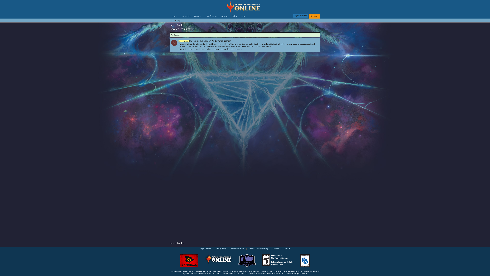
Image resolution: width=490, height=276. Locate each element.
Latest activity (175, 20)
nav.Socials (185, 16)
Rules (234, 16)
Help (243, 16)
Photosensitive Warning (258, 249)
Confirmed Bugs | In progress (230, 49)
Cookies (276, 249)
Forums (197, 16)
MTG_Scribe (183, 49)
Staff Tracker (212, 16)
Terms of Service (237, 249)
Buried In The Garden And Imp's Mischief (205, 40)
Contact (287, 249)
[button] (203, 16)
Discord (224, 16)
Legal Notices (205, 249)
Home (174, 16)
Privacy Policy (221, 249)
